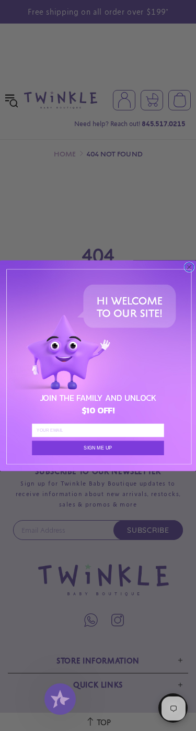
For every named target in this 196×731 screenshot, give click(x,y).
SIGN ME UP (98, 447)
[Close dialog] (189, 267)
